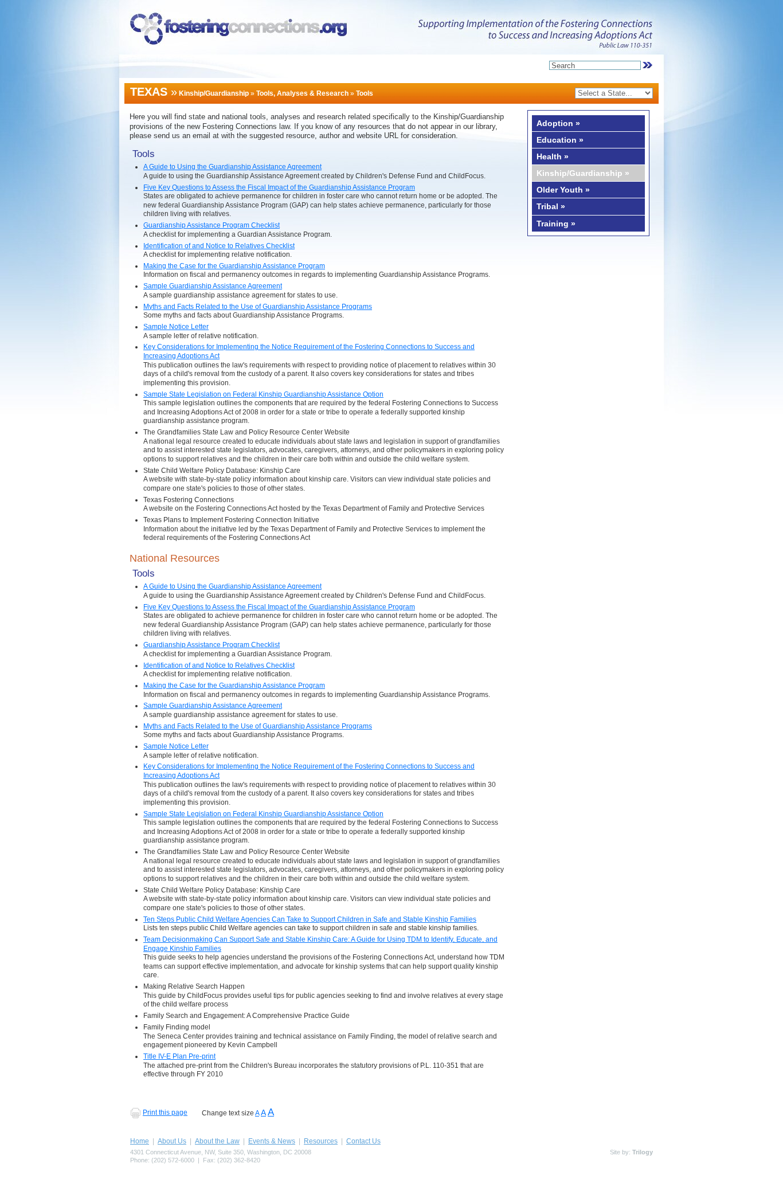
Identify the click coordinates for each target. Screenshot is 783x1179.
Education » (560, 139)
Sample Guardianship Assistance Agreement (212, 286)
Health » (553, 156)
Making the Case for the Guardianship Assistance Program (234, 266)
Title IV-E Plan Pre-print (179, 1056)
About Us (172, 1141)
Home (139, 1141)
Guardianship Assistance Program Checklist (211, 225)
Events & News (271, 1141)
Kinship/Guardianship (214, 93)
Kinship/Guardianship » (583, 173)
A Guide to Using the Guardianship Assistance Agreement (232, 167)
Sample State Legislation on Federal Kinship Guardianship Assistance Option (263, 394)
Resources (321, 1141)
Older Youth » (563, 189)
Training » (556, 223)
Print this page (165, 1113)
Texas (148, 91)
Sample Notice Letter (176, 327)
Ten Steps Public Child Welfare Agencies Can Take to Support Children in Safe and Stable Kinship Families (309, 919)
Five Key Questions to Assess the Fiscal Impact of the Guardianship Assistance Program (279, 187)
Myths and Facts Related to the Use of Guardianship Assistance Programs (257, 307)
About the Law (217, 1141)
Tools (364, 93)
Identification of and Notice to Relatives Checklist (219, 246)
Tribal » (551, 206)
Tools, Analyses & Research (302, 93)
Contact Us (363, 1141)
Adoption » (558, 123)
